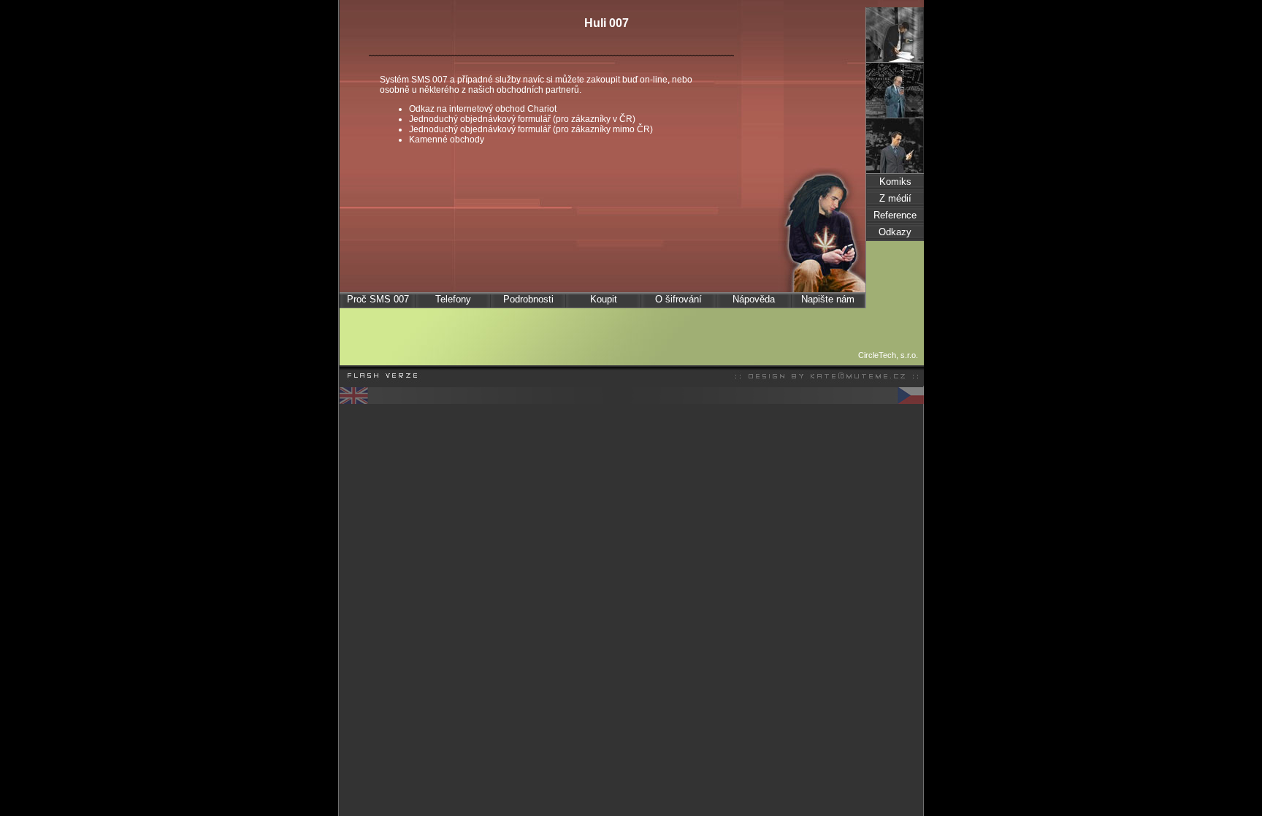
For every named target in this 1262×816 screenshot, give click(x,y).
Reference (895, 215)
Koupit (603, 299)
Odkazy (895, 231)
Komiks (895, 181)
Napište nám (827, 299)
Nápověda (754, 299)
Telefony (453, 299)
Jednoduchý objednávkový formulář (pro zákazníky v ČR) (522, 119)
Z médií (895, 198)
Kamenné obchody (446, 139)
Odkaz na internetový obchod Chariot (483, 109)
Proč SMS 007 (378, 299)
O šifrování (678, 299)
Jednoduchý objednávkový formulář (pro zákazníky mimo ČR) (531, 129)
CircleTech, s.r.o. (888, 355)
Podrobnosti (528, 299)
